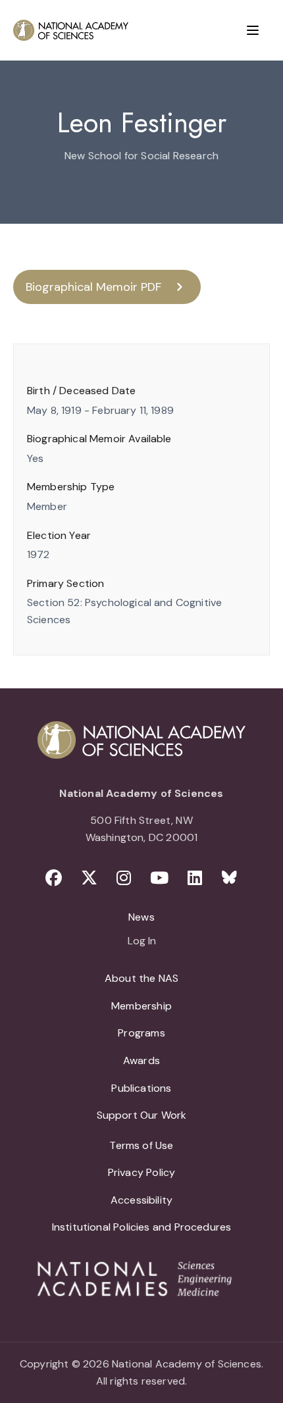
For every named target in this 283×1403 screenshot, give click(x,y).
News (141, 917)
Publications (141, 1088)
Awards (141, 1060)
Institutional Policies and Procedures (142, 1227)
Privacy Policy (142, 1172)
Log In (142, 942)
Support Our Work (142, 1115)
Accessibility (141, 1200)
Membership (141, 1006)
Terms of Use (141, 1145)
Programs (141, 1033)
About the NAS (141, 978)
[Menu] (253, 30)
